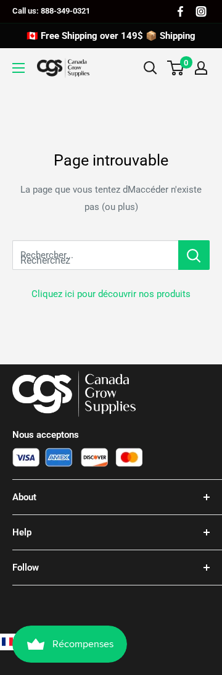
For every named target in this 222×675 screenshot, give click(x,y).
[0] (176, 68)
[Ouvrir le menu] (18, 68)
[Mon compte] (201, 68)
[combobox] (95, 255)
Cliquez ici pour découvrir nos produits (111, 294)
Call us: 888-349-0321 (51, 10)
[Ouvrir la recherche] (150, 68)
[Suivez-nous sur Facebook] (180, 11)
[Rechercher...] (194, 255)
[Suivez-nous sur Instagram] (201, 11)
